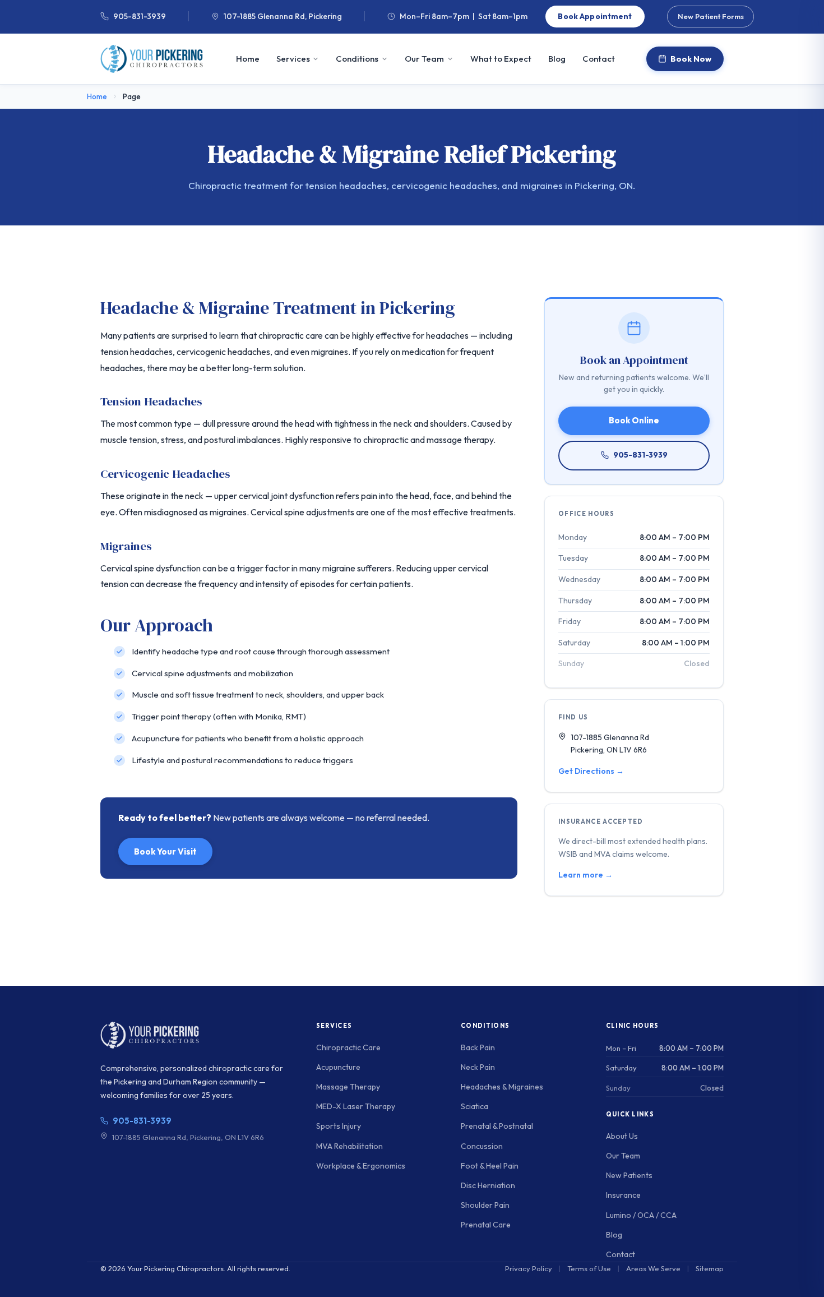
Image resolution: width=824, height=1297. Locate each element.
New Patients (629, 1175)
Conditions (357, 58)
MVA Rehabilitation (349, 1146)
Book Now (690, 59)
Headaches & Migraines (502, 1087)
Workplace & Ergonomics (360, 1166)
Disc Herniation (488, 1185)
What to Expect (500, 58)
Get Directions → (591, 771)
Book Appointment (595, 16)
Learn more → (585, 875)
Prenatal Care (486, 1225)
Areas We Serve (653, 1268)
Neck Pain (478, 1067)
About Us (622, 1136)
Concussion (482, 1146)
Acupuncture (338, 1067)
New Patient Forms (711, 16)
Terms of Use (589, 1268)
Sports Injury (338, 1126)
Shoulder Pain (485, 1205)
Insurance (623, 1195)
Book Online (634, 420)
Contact (598, 58)
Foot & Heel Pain (490, 1166)
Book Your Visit (165, 851)
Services (293, 58)
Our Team (424, 58)
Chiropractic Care (348, 1047)
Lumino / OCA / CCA (641, 1215)
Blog (557, 58)
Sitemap (710, 1268)
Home (248, 58)
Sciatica (474, 1106)
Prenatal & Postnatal (497, 1126)
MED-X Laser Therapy (355, 1106)
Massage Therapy (348, 1087)
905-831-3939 (139, 16)
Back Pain (478, 1047)
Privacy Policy (528, 1268)
